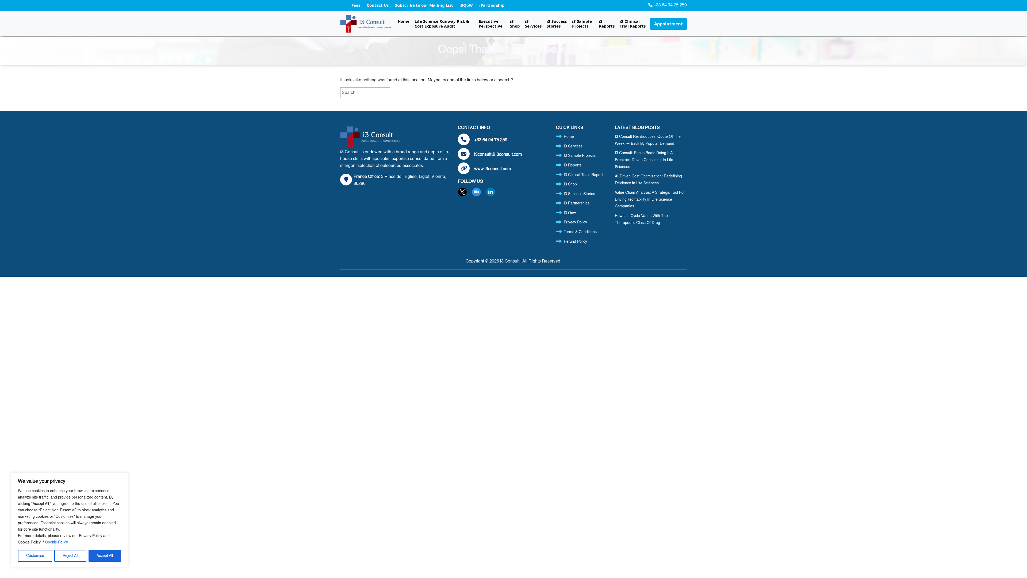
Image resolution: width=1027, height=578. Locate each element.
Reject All (70, 556)
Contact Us (378, 5)
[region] (69, 520)
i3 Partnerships (576, 203)
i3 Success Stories (557, 23)
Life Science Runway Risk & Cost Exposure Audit (442, 23)
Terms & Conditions (580, 232)
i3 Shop (515, 23)
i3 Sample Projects (582, 23)
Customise (35, 556)
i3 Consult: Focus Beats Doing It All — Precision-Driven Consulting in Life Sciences (647, 160)
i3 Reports (607, 23)
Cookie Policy (56, 542)
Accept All (105, 556)
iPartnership (492, 5)
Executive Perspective (491, 23)
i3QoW (466, 5)
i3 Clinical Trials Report (583, 175)
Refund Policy (575, 242)
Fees (356, 5)
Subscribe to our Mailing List (424, 5)
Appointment (668, 24)
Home (403, 21)
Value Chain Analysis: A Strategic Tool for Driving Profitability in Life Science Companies (650, 199)
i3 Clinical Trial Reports (633, 23)
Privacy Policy (575, 222)
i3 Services (533, 23)
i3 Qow (570, 213)
